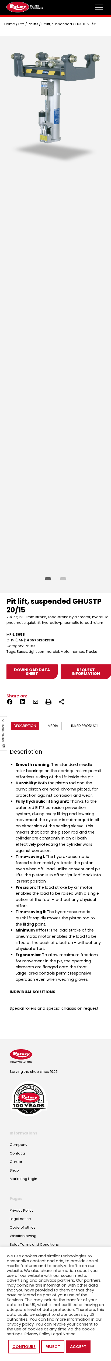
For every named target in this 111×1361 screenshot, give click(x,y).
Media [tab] (53, 725)
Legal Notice (63, 1334)
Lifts (21, 24)
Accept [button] (78, 1346)
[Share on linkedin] (22, 702)
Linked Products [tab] (85, 725)
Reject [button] (53, 1346)
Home (9, 24)
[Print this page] (48, 702)
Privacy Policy (37, 1334)
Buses (22, 651)
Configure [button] (24, 1346)
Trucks (91, 651)
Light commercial (44, 651)
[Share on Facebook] (9, 702)
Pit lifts (33, 24)
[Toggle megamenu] (99, 7)
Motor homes (72, 651)
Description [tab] (25, 725)
